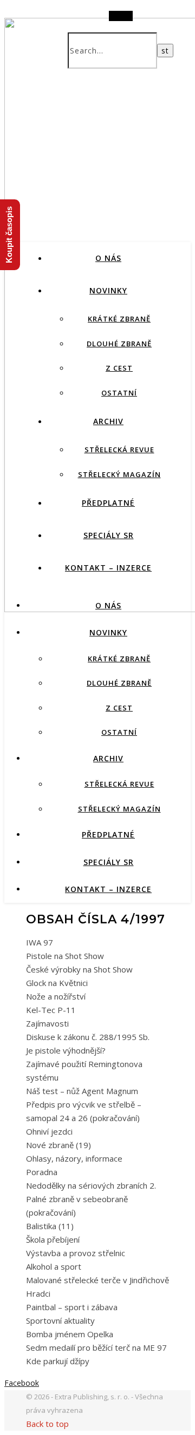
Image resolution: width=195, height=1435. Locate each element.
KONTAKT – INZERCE (108, 567)
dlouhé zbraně (119, 343)
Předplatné (108, 503)
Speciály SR (108, 535)
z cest (119, 368)
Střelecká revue (119, 449)
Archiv (108, 421)
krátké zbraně (119, 319)
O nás (108, 258)
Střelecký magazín (119, 474)
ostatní (119, 393)
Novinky (108, 290)
